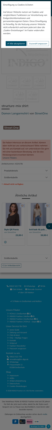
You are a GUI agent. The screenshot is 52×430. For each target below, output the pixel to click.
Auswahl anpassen (38, 43)
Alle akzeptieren (17, 43)
